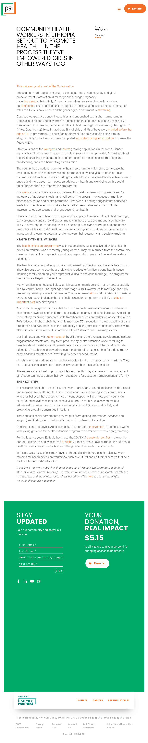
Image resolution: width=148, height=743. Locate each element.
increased (28, 105)
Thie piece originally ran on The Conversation (45, 86)
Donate (82, 700)
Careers (98, 700)
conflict (105, 437)
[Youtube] (32, 581)
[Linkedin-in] (25, 581)
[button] (119, 8)
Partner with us (119, 700)
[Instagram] (39, 581)
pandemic (93, 437)
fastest (66, 149)
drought (67, 442)
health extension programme (40, 245)
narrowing (103, 110)
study (25, 192)
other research (56, 336)
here (90, 476)
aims (92, 293)
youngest (49, 149)
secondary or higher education (95, 138)
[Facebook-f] (18, 581)
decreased (29, 101)
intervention (96, 427)
